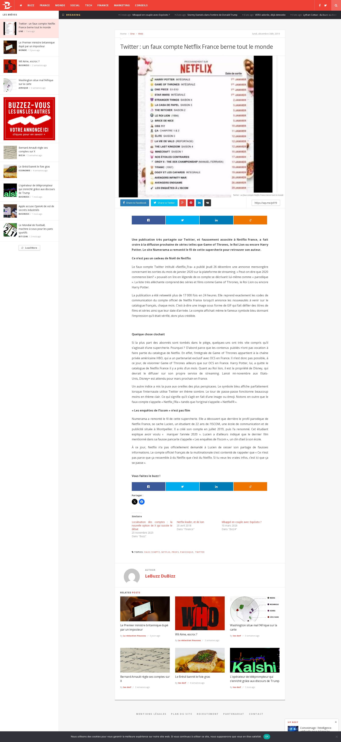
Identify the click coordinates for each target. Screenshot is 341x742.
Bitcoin (23, 236)
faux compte (152, 552)
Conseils (141, 5)
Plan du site (181, 713)
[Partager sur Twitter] (182, 220)
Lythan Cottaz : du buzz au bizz (268, 14)
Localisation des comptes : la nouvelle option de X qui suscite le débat (152, 525)
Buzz (31, 5)
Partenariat (233, 713)
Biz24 (22, 155)
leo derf (237, 635)
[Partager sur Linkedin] (216, 220)
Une (21, 31)
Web (140, 33)
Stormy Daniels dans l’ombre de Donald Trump (160, 14)
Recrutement (208, 713)
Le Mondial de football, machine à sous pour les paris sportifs (36, 228)
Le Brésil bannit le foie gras (34, 166)
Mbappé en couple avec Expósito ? (99, 14)
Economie (24, 170)
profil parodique (183, 552)
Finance (103, 5)
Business (24, 65)
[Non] (336, 736)
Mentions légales (151, 713)
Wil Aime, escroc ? (29, 61)
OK (267, 736)
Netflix (165, 552)
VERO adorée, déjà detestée (218, 14)
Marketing (122, 5)
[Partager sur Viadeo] (250, 220)
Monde (60, 5)
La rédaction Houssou (134, 635)
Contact (256, 713)
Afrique (23, 87)
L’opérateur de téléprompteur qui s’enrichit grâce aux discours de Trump (37, 189)
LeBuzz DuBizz (160, 576)
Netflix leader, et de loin (190, 522)
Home (123, 33)
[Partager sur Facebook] (148, 220)
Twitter (200, 552)
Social (75, 5)
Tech (88, 5)
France (45, 5)
